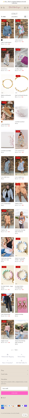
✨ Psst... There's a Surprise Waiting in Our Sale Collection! (14, 2)
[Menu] (1, 7)
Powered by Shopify (15, 413)
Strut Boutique (7, 413)
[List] (27, 16)
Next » (16, 350)
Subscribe (15, 393)
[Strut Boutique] (14, 7)
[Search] (4, 7)
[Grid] (25, 16)
